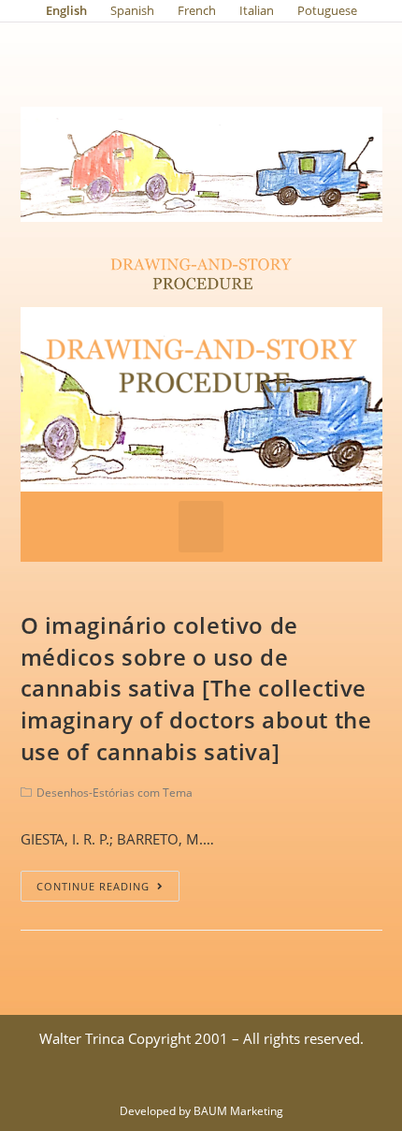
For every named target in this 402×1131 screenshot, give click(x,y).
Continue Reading (93, 886)
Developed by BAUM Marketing (201, 1111)
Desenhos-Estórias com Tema (114, 793)
